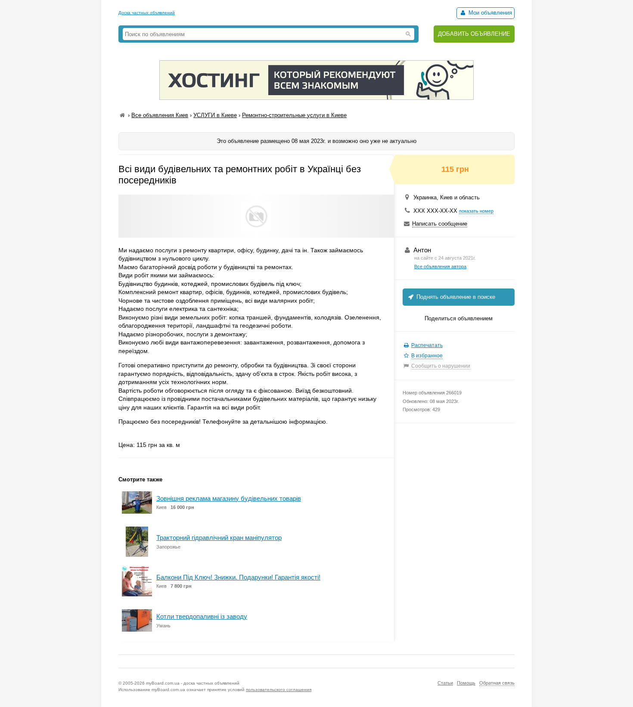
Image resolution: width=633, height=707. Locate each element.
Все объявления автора (440, 266)
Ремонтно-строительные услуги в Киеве (294, 115)
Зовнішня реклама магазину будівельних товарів (228, 498)
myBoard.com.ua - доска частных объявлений (192, 683)
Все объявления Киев (159, 115)
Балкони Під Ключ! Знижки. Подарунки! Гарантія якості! (238, 577)
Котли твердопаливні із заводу (201, 616)
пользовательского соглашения (278, 689)
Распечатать (427, 345)
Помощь (466, 682)
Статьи (445, 682)
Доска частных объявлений (146, 12)
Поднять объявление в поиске (455, 297)
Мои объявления (489, 12)
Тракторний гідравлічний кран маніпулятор (219, 537)
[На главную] (122, 115)
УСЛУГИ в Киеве (215, 115)
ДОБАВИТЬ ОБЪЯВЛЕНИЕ (474, 34)
